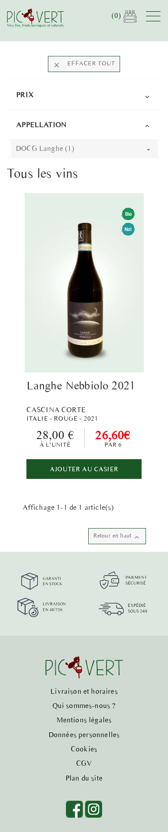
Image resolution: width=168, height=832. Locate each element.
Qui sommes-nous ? (84, 705)
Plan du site (84, 777)
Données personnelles (84, 734)
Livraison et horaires (84, 691)
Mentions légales (84, 719)
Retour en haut (117, 536)
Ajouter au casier (84, 469)
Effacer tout (84, 64)
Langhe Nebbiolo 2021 (80, 385)
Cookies (84, 748)
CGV (84, 763)
